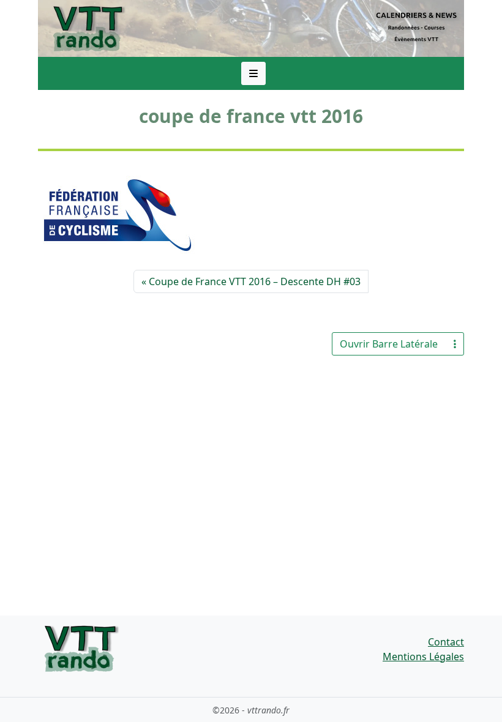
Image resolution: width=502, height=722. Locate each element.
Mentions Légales (423, 656)
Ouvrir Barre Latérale (389, 344)
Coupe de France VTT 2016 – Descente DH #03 (255, 281)
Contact (446, 642)
